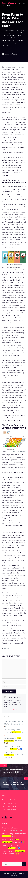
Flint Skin (12, 873)
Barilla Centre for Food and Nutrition (17, 451)
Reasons (7, 648)
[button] (20, 4)
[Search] (24, 864)
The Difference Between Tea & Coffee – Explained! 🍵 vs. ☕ (13, 724)
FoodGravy (9, 3)
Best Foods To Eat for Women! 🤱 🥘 (13, 740)
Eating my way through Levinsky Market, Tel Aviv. (13, 783)
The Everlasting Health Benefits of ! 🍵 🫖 (13, 732)
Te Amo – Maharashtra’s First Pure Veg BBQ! (12, 771)
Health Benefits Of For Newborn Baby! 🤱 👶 (13, 754)
